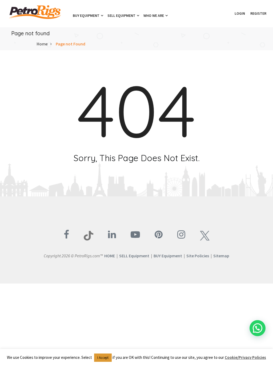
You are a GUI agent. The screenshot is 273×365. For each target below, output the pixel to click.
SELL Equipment (134, 255)
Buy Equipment (86, 15)
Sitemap (221, 255)
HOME (109, 255)
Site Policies (197, 255)
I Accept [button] (103, 357)
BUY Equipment (168, 255)
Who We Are (154, 15)
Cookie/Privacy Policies (245, 357)
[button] (229, 13)
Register (258, 13)
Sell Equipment (121, 15)
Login (240, 13)
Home (42, 43)
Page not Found (70, 43)
